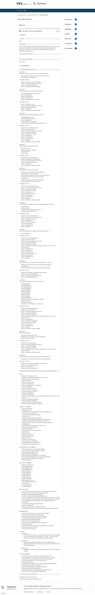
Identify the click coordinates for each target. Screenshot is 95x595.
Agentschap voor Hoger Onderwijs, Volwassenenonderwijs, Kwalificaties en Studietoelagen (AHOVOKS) (57, 588)
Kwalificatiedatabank (22, 15)
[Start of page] (92, 589)
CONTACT (48, 591)
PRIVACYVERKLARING (29, 591)
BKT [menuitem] (25, 10)
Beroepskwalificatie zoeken (33, 15)
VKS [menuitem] (18, 10)
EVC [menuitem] (21, 10)
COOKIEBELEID (40, 591)
